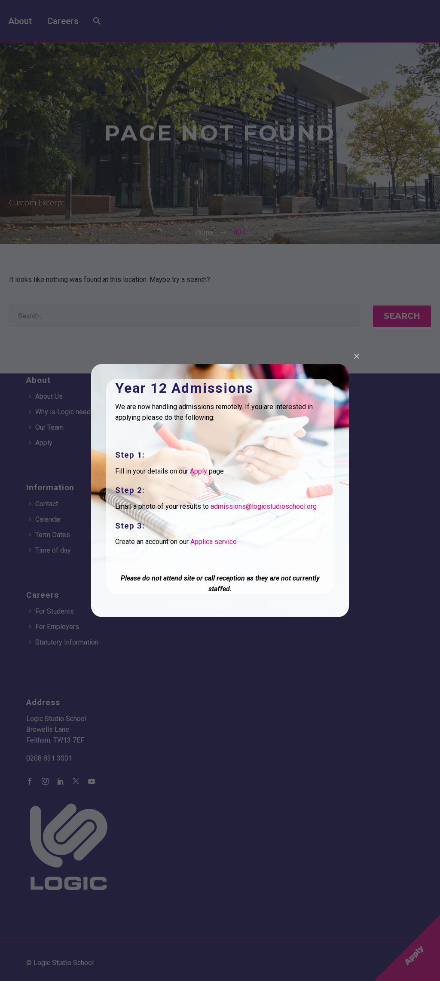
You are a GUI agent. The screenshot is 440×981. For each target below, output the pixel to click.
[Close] (356, 356)
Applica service (213, 542)
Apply (198, 471)
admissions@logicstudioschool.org (264, 506)
